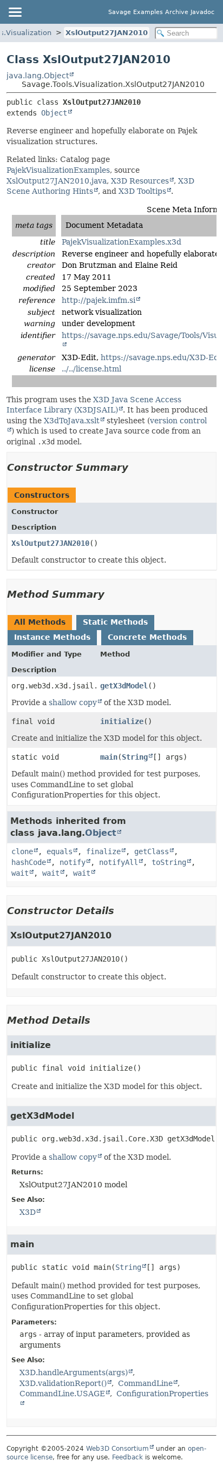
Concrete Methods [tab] (147, 637)
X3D (27, 1212)
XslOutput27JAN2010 (106, 33)
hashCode (28, 862)
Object (54, 113)
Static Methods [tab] (115, 622)
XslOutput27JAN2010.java (56, 181)
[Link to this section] (136, 467)
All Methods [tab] (39, 622)
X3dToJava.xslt (72, 420)
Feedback (127, 1457)
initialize (121, 721)
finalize (103, 851)
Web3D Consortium (117, 1448)
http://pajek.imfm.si (98, 300)
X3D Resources (140, 181)
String (135, 757)
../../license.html (91, 368)
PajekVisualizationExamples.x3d (121, 242)
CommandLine (145, 1383)
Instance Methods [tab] (52, 637)
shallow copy (73, 702)
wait (20, 873)
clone (22, 851)
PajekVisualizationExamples (58, 170)
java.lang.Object (37, 75)
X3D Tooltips (142, 191)
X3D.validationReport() (63, 1383)
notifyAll (118, 862)
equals (60, 851)
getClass (151, 851)
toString (169, 862)
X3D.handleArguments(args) (73, 1372)
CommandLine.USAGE (62, 1393)
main (108, 757)
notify (73, 862)
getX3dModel (124, 685)
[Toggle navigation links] (14, 11)
